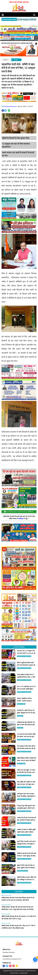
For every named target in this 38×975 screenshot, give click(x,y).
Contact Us (7, 956)
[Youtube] (13, 966)
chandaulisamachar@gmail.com (12, 959)
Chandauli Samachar (10, 106)
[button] (3, 14)
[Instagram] (10, 966)
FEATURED (19, 892)
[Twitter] (7, 966)
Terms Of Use (14, 973)
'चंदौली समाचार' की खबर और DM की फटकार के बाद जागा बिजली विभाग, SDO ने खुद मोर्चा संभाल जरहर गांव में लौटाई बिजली (17, 909)
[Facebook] (4, 966)
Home (5, 60)
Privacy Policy (23, 973)
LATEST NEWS (19, 647)
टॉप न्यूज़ (16, 60)
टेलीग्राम (21, 519)
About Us (6, 949)
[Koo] (17, 966)
